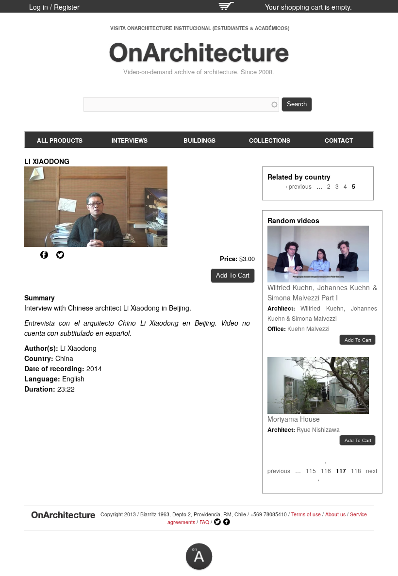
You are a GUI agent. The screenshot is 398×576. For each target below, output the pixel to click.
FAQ (204, 522)
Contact (339, 140)
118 (356, 470)
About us (335, 514)
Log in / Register (54, 7)
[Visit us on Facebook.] (227, 522)
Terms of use (306, 514)
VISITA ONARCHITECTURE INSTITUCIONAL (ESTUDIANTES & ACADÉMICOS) (199, 28)
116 (326, 470)
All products (60, 140)
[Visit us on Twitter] (217, 522)
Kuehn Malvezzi (308, 328)
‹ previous (298, 186)
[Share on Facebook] (44, 255)
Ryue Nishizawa (318, 429)
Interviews (130, 140)
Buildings (199, 140)
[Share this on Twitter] (60, 255)
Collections (269, 140)
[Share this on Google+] (28, 255)
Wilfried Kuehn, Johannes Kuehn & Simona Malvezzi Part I (322, 292)
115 (311, 470)
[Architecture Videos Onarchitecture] (199, 58)
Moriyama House (293, 419)
